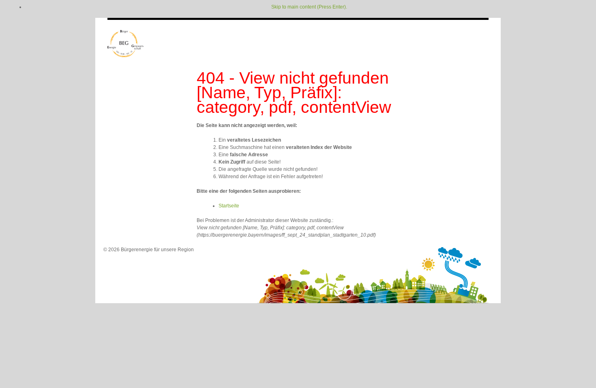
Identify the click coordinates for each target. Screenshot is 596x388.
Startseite (229, 206)
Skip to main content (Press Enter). (309, 7)
